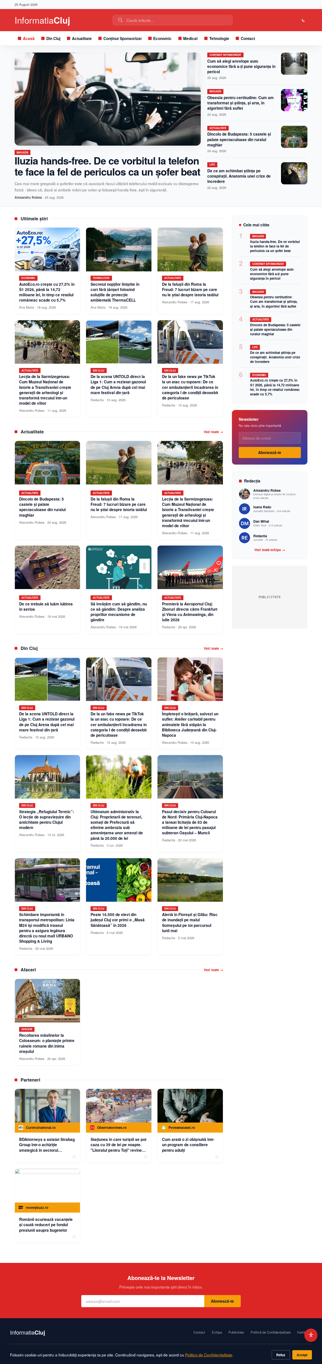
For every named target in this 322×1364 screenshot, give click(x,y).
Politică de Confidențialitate (271, 1332)
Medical (190, 38)
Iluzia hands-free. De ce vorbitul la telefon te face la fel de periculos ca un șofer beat (107, 166)
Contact (248, 38)
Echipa (217, 1332)
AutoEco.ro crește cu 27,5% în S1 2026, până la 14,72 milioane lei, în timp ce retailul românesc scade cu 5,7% (275, 387)
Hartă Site (304, 1332)
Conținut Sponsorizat (122, 38)
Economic (162, 38)
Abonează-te (269, 452)
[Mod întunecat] (304, 20)
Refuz (280, 1354)
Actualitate (82, 38)
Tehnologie (219, 38)
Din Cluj (53, 38)
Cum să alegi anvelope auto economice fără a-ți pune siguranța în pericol (241, 66)
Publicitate (236, 1332)
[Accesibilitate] (311, 1335)
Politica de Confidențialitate (208, 1354)
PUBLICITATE (270, 597)
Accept (302, 1354)
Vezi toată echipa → (269, 550)
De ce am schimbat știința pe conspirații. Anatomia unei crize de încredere (239, 176)
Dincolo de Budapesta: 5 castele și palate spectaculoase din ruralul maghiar (239, 139)
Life (212, 164)
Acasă (29, 38)
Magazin (22, 152)
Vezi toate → (213, 432)
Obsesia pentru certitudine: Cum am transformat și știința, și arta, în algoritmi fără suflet (240, 103)
